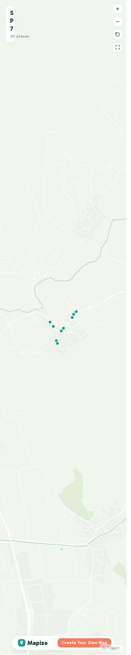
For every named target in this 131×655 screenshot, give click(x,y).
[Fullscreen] (117, 47)
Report (113, 648)
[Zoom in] (117, 9)
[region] (63, 327)
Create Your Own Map (84, 642)
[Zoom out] (117, 21)
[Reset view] (117, 34)
